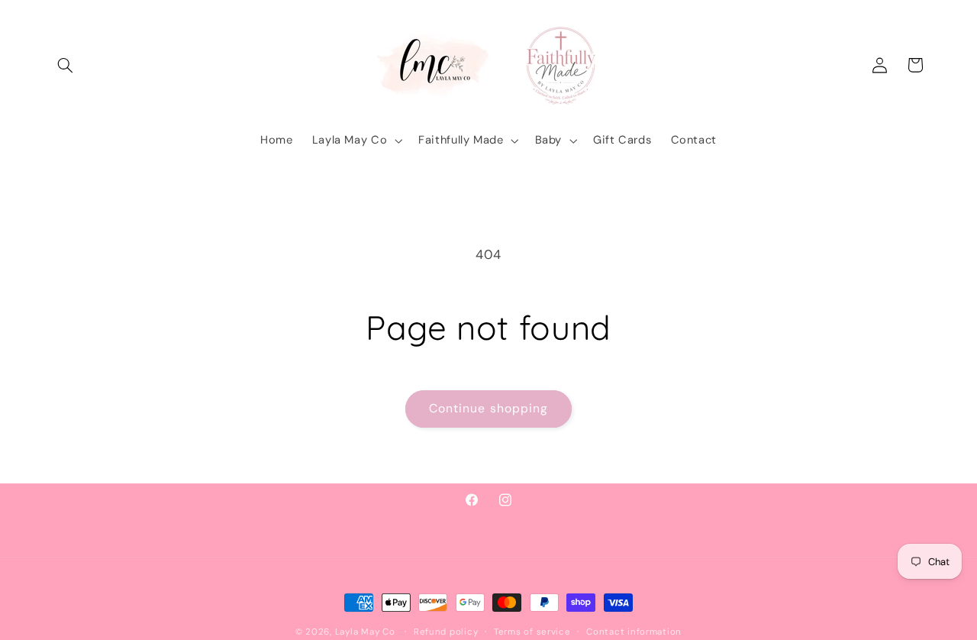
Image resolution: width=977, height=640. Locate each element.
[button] (65, 64)
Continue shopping (488, 408)
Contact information (634, 632)
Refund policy (446, 632)
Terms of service (532, 632)
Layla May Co (365, 632)
